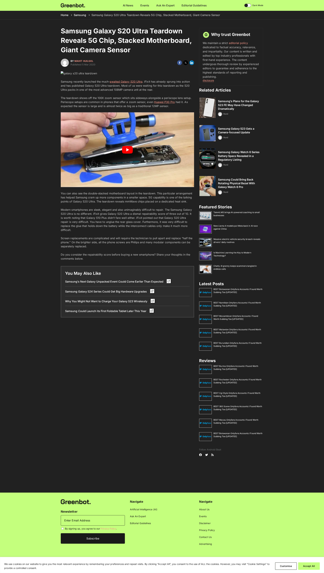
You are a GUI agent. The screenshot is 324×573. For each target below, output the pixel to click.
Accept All (309, 566)
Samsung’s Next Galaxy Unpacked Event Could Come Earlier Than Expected (114, 281)
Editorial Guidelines (194, 5)
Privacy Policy (108, 528)
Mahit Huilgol (83, 61)
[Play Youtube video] (127, 149)
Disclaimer (205, 523)
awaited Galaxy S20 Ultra (126, 81)
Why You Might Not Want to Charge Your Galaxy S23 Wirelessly (106, 301)
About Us (204, 509)
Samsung (80, 15)
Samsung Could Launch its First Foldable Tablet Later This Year (106, 311)
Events (144, 5)
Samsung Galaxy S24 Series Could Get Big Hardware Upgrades (106, 291)
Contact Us (205, 537)
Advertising (205, 543)
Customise (286, 566)
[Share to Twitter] (185, 62)
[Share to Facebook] (179, 62)
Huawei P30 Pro (164, 102)
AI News (128, 5)
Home (64, 15)
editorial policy (238, 43)
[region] (162, 565)
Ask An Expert (165, 5)
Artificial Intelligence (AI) (143, 509)
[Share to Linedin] (191, 62)
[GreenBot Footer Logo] (76, 501)
